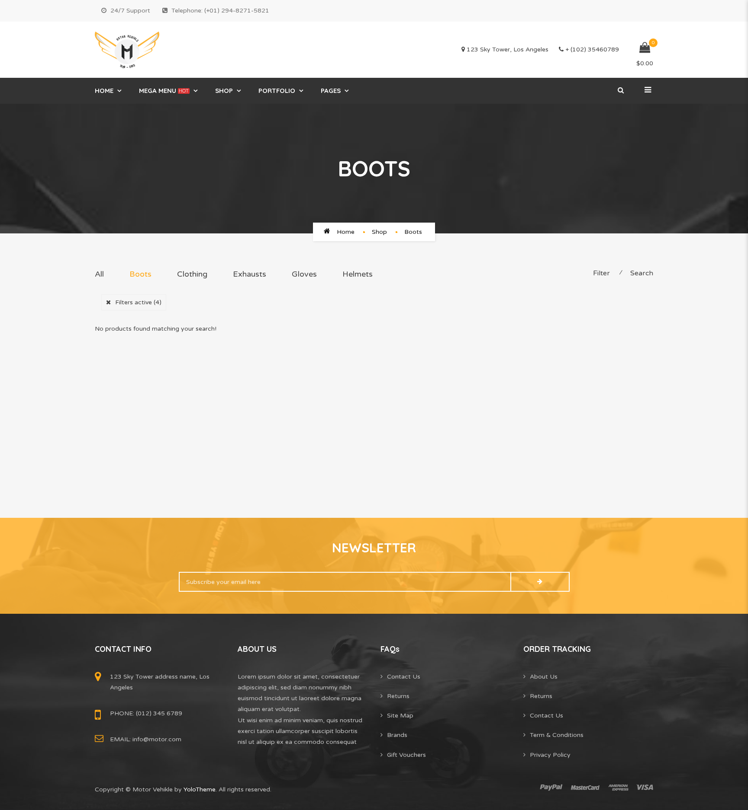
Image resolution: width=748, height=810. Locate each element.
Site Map (400, 715)
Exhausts (249, 274)
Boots (140, 274)
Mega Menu (164, 90)
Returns (398, 696)
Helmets (357, 274)
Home (104, 90)
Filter (601, 273)
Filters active (138, 302)
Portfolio (276, 90)
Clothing (192, 274)
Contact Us (403, 676)
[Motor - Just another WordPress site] (127, 50)
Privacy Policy (550, 755)
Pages (331, 90)
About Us (544, 676)
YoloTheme (200, 789)
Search (641, 273)
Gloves (304, 274)
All (99, 274)
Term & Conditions (557, 735)
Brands (397, 735)
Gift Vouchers (406, 755)
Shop (224, 90)
